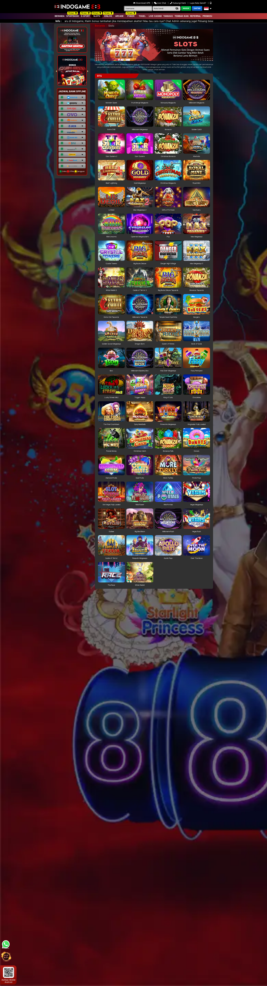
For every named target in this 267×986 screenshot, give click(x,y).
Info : (58, 21)
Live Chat (161, 3)
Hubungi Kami (179, 3)
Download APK (143, 3)
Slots (96, 16)
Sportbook (72, 16)
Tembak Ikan (182, 16)
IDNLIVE (108, 16)
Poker (130, 16)
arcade (119, 16)
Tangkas (168, 16)
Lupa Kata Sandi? (198, 3)
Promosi (207, 16)
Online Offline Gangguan (73, 171)
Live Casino (155, 16)
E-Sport (85, 16)
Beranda (59, 16)
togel (142, 16)
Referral (195, 16)
